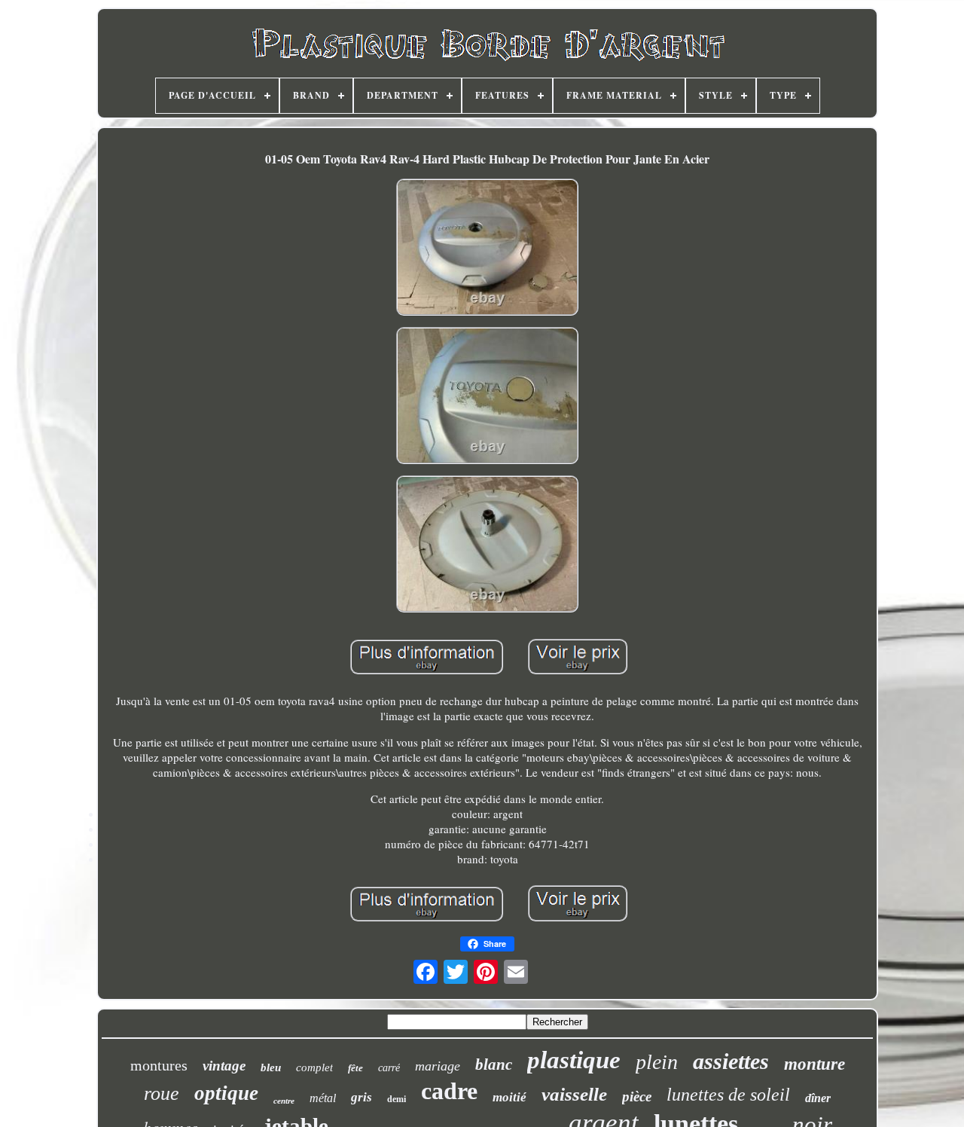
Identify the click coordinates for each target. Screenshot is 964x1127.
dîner (818, 1098)
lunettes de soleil (728, 1094)
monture (814, 1064)
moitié (509, 1097)
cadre (449, 1090)
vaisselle (574, 1094)
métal (323, 1098)
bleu (271, 1067)
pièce (636, 1096)
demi (396, 1099)
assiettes (731, 1061)
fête (355, 1068)
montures (159, 1065)
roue (161, 1093)
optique (226, 1093)
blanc (493, 1064)
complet (314, 1067)
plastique (574, 1060)
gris (361, 1097)
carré (389, 1068)
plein (657, 1062)
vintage (224, 1066)
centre (283, 1100)
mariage (437, 1066)
